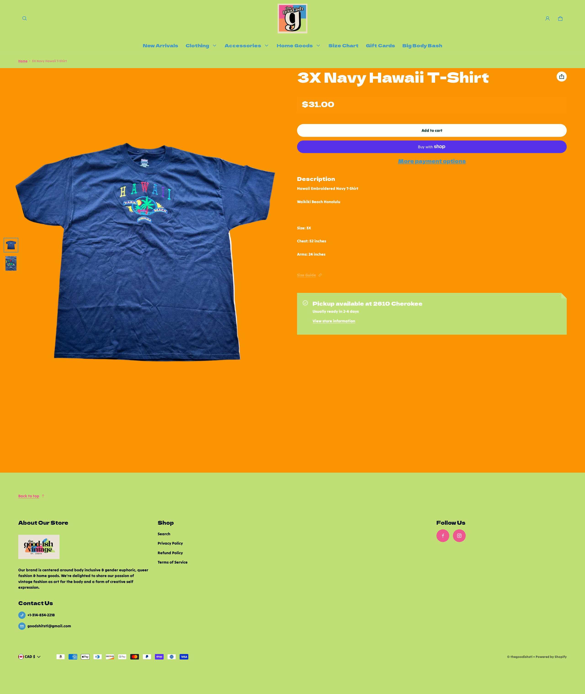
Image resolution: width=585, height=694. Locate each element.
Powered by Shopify (551, 657)
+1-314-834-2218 (41, 614)
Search (164, 533)
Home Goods (295, 45)
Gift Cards (380, 45)
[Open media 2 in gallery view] (11, 263)
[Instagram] (459, 535)
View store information (334, 320)
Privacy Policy (170, 543)
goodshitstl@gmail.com (49, 625)
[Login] (547, 18)
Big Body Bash (422, 45)
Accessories (243, 45)
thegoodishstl (521, 657)
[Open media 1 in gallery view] (11, 245)
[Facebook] (442, 535)
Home (22, 61)
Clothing (197, 45)
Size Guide (306, 275)
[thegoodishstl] (292, 18)
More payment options (432, 161)
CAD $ (30, 656)
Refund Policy (170, 552)
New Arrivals (160, 45)
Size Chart (343, 45)
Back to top (28, 495)
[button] (24, 18)
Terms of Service (173, 562)
